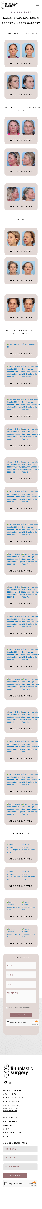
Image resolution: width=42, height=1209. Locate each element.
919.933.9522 (21, 12)
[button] (31, 5)
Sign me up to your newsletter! (19, 1007)
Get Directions (10, 1111)
